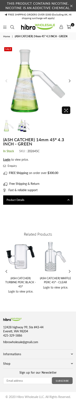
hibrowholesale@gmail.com (20, 342)
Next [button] (69, 81)
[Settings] (61, 27)
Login (6, 159)
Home (6, 36)
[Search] (12, 27)
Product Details (15, 200)
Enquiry (12, 165)
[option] (38, 81)
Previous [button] (6, 81)
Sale (8, 49)
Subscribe (62, 380)
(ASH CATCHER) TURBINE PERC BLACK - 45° (20, 282)
